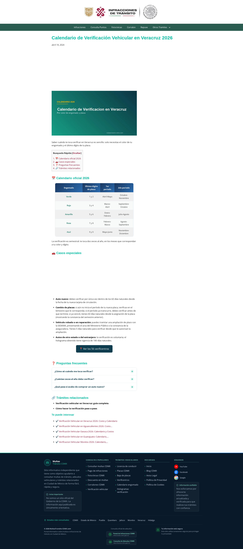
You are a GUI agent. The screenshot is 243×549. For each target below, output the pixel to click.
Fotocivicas (117, 27)
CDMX (75, 520)
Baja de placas (124, 475)
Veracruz (141, 520)
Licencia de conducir (127, 466)
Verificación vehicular (98, 489)
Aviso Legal (151, 475)
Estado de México (88, 520)
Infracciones (80, 27)
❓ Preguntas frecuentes (66, 164)
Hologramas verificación (123, 490)
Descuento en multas (98, 480)
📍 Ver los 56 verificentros (94, 348)
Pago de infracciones (98, 470)
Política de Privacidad (156, 480)
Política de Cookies (155, 484)
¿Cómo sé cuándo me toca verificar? (74, 371)
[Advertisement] (94, 69)
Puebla (102, 520)
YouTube (183, 466)
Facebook (184, 472)
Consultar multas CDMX (99, 466)
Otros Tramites (160, 27)
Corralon (131, 27)
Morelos (131, 520)
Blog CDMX (151, 470)
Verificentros (123, 480)
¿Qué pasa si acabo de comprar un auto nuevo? (80, 386)
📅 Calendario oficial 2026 (67, 158)
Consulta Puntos (98, 27)
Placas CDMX (123, 470)
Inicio (148, 466)
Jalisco (122, 520)
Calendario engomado (127, 484)
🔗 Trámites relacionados (66, 168)
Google (183, 477)
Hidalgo (151, 520)
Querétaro (112, 520)
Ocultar (77, 153)
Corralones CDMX (96, 484)
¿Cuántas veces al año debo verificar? (74, 379)
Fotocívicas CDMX (96, 475)
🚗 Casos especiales (64, 161)
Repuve (144, 27)
